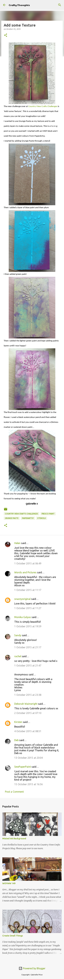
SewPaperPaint (22, 766)
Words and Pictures (25, 572)
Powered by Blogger (33, 968)
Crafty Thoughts (19, 5)
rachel (17, 656)
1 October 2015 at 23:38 (27, 694)
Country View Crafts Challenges (42, 106)
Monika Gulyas (22, 617)
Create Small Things (12, 935)
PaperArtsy (28, 518)
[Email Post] (5, 510)
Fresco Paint (48, 514)
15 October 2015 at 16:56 (28, 784)
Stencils (41, 518)
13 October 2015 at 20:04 (28, 757)
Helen (17, 543)
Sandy (17, 635)
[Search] (60, 5)
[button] (5, 35)
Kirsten (18, 722)
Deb (16, 740)
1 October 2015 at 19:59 (27, 626)
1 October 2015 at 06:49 (27, 563)
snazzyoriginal (22, 599)
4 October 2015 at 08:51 (27, 731)
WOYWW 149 (8, 883)
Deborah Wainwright (25, 703)
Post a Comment (14, 791)
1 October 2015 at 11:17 (27, 590)
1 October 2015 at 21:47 (27, 665)
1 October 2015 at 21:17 (27, 647)
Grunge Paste (11, 518)
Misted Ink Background (14, 838)
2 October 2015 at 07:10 (27, 713)
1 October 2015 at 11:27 (27, 608)
